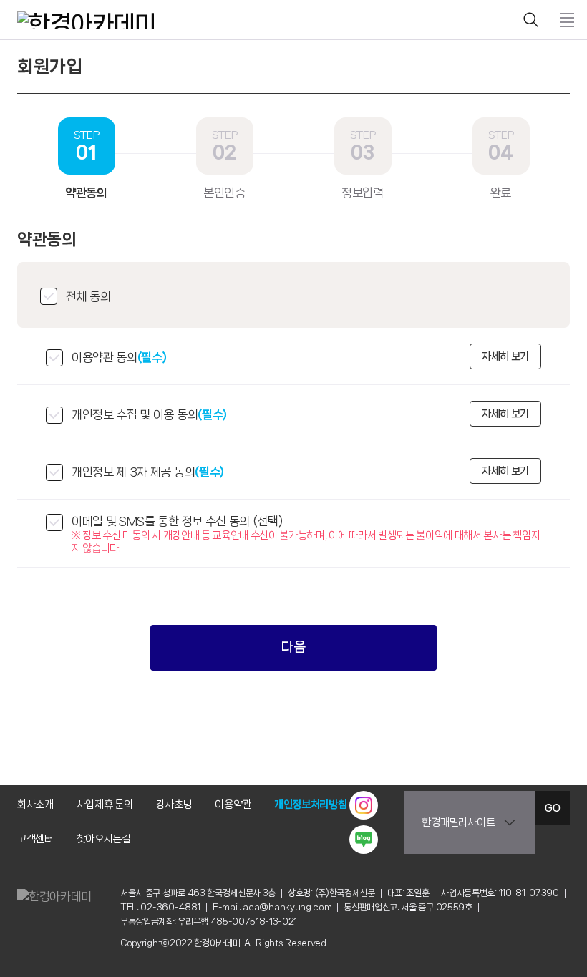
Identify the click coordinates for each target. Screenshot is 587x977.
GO (552, 808)
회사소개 (35, 804)
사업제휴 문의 (105, 804)
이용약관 (233, 804)
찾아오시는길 (104, 839)
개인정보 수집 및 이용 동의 (149, 414)
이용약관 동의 (119, 357)
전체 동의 (88, 296)
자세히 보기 (505, 356)
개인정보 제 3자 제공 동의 (148, 471)
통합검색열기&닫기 (531, 20)
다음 (293, 647)
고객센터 (35, 839)
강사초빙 (174, 804)
